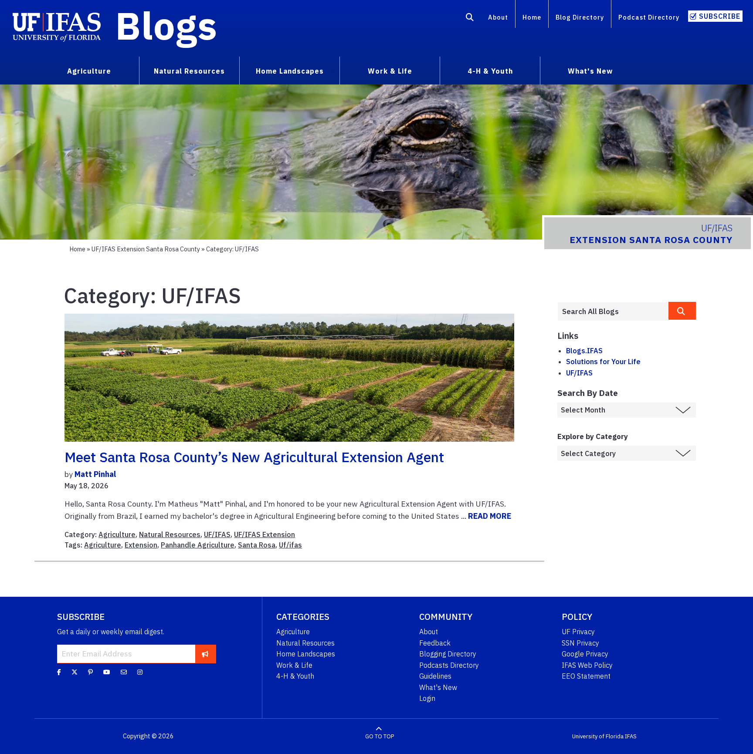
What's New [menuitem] (590, 71)
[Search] (470, 19)
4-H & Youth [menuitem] (490, 71)
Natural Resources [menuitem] (189, 71)
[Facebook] (59, 672)
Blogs (166, 25)
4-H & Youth (295, 676)
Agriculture (117, 534)
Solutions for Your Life (603, 361)
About (498, 17)
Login (427, 698)
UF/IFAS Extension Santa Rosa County (146, 249)
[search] (682, 311)
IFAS (631, 736)
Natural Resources (169, 534)
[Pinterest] (90, 672)
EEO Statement (586, 676)
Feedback (435, 643)
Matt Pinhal (95, 474)
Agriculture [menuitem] (89, 71)
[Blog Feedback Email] (124, 672)
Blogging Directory (447, 653)
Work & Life (294, 665)
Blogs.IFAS (584, 350)
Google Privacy (585, 653)
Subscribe (719, 16)
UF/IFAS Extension (264, 534)
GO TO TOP (379, 736)
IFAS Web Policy (587, 665)
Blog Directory (580, 17)
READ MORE (489, 516)
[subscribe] (205, 654)
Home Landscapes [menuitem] (290, 71)
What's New (438, 687)
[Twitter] (74, 672)
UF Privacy (578, 631)
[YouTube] (106, 672)
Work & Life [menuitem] (390, 71)
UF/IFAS (217, 534)
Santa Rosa (256, 545)
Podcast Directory (648, 17)
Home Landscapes (305, 653)
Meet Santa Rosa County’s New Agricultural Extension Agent (254, 457)
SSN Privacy (580, 643)
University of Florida (598, 736)
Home (531, 17)
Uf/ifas (290, 545)
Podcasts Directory (449, 665)
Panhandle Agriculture (197, 545)
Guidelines (435, 676)
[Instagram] (139, 672)
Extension (141, 545)
